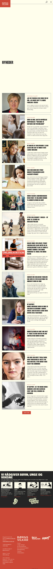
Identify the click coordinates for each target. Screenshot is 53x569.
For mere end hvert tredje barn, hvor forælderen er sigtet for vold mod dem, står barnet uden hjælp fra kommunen (37, 361)
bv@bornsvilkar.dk (10, 538)
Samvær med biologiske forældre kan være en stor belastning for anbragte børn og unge (37, 279)
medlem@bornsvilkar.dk (8, 541)
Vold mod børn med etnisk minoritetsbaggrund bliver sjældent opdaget (35, 172)
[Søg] (46, 2)
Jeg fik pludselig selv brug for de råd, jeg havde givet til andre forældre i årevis (37, 101)
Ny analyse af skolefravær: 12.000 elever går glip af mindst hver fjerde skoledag (37, 148)
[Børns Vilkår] (22, 538)
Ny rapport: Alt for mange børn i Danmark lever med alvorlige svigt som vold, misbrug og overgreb (37, 390)
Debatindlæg (29, 96)
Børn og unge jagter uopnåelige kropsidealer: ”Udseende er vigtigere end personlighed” (37, 122)
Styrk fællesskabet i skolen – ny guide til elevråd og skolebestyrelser (37, 220)
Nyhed (28, 117)
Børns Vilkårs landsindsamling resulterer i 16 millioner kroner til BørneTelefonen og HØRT (37, 198)
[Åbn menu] (51, 2)
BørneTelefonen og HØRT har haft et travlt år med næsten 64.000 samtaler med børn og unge (37, 334)
